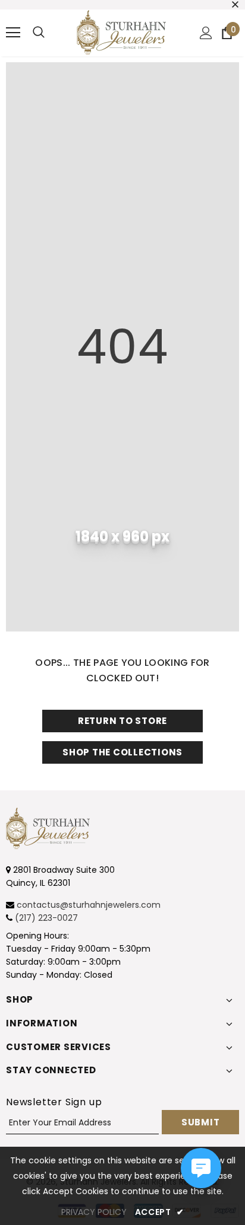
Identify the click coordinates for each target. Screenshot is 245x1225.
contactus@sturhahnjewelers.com (89, 905)
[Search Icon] (39, 33)
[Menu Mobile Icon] (13, 32)
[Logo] (121, 32)
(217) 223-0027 (46, 918)
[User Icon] (206, 33)
